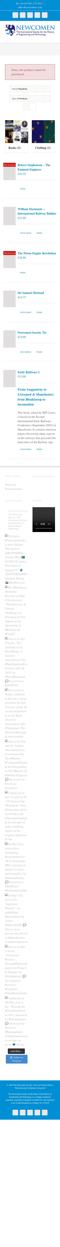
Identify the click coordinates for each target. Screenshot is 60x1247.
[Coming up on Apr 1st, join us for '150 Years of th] (16, 815)
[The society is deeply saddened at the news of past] (16, 713)
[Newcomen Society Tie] (9, 339)
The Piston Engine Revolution (37, 253)
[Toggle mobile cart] (47, 38)
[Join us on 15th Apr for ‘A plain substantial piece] (16, 764)
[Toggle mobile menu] (53, 38)
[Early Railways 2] (9, 378)
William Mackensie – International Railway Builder (37, 211)
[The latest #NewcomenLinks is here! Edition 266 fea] (16, 559)
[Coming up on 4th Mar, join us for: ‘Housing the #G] (16, 1021)
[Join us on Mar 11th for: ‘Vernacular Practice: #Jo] (16, 969)
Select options (25, 351)
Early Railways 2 (29, 372)
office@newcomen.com (30, 7)
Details (23, 188)
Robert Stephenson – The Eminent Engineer (34, 167)
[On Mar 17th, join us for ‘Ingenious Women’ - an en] (16, 918)
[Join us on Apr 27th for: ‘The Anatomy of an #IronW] (16, 661)
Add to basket (25, 232)
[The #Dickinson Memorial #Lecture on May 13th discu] (16, 610)
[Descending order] (47, 88)
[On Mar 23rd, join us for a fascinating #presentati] (16, 867)
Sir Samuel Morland (31, 293)
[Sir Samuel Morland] (9, 299)
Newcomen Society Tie (32, 332)
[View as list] (33, 106)
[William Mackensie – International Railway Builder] (9, 216)
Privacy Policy (46, 1085)
